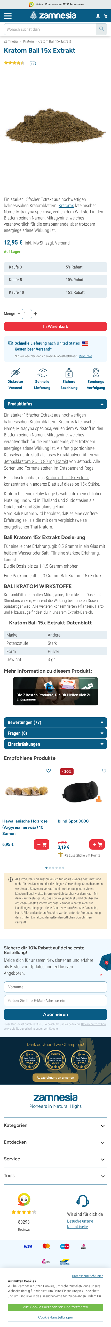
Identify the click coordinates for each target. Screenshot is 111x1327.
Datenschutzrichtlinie (93, 1024)
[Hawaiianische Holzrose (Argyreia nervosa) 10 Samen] (27, 791)
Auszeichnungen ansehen (55, 1077)
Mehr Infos (85, 356)
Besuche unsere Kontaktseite (80, 1224)
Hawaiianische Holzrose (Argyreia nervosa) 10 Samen (24, 827)
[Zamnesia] (53, 15)
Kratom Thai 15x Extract (67, 477)
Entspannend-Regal (76, 468)
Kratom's (66, 205)
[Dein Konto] (98, 15)
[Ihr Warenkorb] (106, 16)
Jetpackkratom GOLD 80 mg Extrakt (36, 461)
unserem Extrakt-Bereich (72, 612)
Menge (9, 313)
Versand (62, 243)
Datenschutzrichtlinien (87, 1276)
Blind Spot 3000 (73, 821)
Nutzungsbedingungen (29, 1028)
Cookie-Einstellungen (55, 1317)
